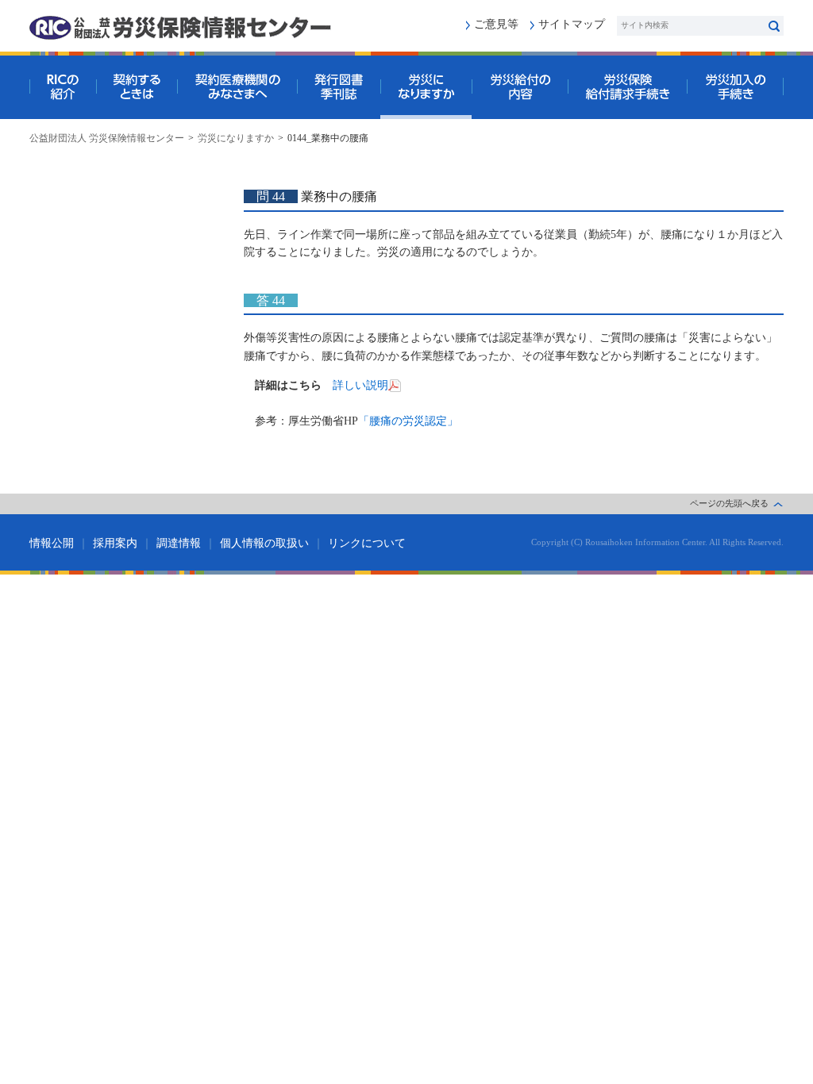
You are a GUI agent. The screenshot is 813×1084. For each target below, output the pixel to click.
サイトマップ (571, 24)
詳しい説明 (360, 385)
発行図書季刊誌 (338, 87)
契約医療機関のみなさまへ (237, 87)
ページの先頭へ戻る (729, 503)
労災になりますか (426, 87)
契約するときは (136, 87)
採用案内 (115, 543)
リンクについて (367, 543)
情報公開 (51, 543)
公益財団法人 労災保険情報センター (106, 138)
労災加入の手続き (735, 87)
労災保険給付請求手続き (627, 87)
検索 (774, 26)
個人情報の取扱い (264, 543)
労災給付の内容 (520, 87)
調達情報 (178, 543)
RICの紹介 (62, 87)
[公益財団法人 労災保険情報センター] (180, 28)
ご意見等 (496, 24)
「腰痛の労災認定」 (408, 421)
